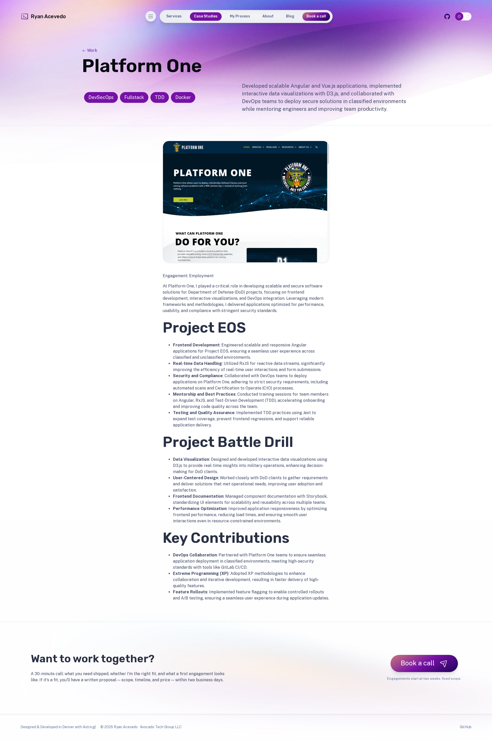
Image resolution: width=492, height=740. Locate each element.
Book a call (316, 16)
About (268, 16)
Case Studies (206, 16)
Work (91, 50)
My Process (240, 16)
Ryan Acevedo (48, 16)
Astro (87, 727)
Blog (290, 16)
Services (174, 16)
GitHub (465, 727)
